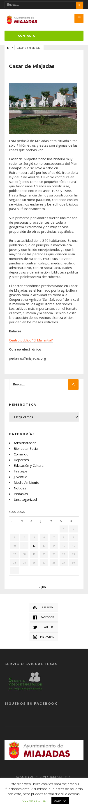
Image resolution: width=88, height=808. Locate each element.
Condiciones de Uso (55, 777)
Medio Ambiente (26, 482)
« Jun (42, 587)
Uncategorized (25, 499)
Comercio (21, 454)
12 (34, 545)
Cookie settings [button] (34, 800)
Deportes (21, 459)
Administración (25, 442)
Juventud (20, 476)
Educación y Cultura (29, 465)
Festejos (21, 471)
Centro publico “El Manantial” (31, 340)
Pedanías (21, 493)
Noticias (20, 488)
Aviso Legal (24, 777)
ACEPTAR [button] (60, 800)
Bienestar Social (26, 448)
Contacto (26, 35)
